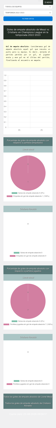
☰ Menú (48, 2)
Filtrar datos (28, 19)
